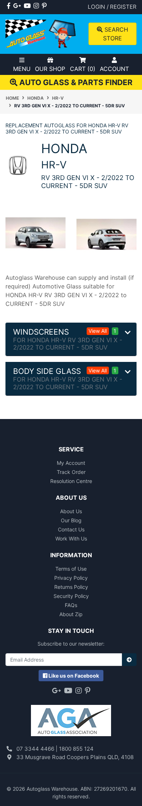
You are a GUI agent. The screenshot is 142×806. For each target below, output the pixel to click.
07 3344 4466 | (37, 748)
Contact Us (71, 529)
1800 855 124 (76, 748)
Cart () (82, 68)
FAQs (71, 605)
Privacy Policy (71, 578)
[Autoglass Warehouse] (41, 33)
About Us (71, 511)
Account (114, 68)
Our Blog (71, 520)
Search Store (115, 34)
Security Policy (71, 596)
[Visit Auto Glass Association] (71, 717)
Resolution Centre (71, 481)
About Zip (71, 614)
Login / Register (112, 6)
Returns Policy (71, 587)
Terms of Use (71, 569)
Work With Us (71, 538)
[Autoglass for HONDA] (17, 164)
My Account (71, 463)
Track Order (71, 472)
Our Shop (50, 68)
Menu (22, 68)
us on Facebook (73, 676)
